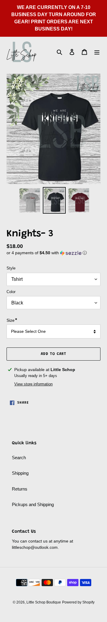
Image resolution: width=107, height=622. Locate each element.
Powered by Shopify (78, 602)
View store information (33, 384)
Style (11, 268)
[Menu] (97, 51)
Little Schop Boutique (43, 602)
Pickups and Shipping (33, 504)
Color (11, 291)
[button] (47, 253)
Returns (19, 488)
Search (19, 457)
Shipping (20, 473)
